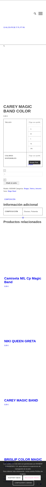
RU (24, 27)
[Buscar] (33, 13)
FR (12, 27)
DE (14, 27)
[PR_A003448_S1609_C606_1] (23, 73)
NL (7, 27)
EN (9, 27)
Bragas (26, 188)
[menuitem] (33, 13)
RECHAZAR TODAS (32, 478)
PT (21, 27)
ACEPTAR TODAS (14, 478)
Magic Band (12, 191)
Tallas (8, 122)
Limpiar (30, 164)
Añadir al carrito (11, 183)
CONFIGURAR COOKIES (23, 483)
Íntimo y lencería (35, 188)
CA (4, 27)
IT (16, 27)
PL (19, 27)
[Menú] (39, 13)
